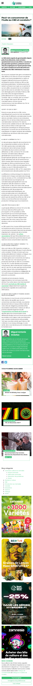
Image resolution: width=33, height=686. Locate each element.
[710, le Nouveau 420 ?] (16, 414)
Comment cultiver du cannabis (14, 471)
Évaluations (8, 488)
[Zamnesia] (16, 516)
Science (7, 490)
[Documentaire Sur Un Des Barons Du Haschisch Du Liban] (16, 444)
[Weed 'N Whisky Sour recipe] (16, 384)
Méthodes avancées (14, 474)
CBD (6, 482)
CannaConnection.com (16, 3)
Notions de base (13, 472)
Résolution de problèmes (16, 476)
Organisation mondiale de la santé (14, 312)
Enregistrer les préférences (16, 681)
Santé (6, 493)
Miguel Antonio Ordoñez (20, 50)
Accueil (4, 39)
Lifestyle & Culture (10, 480)
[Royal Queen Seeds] (16, 603)
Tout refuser (16, 683)
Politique (7, 492)
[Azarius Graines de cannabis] (16, 560)
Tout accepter (16, 678)
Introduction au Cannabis (13, 484)
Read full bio (6, 356)
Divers (10, 478)
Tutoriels (7, 486)
